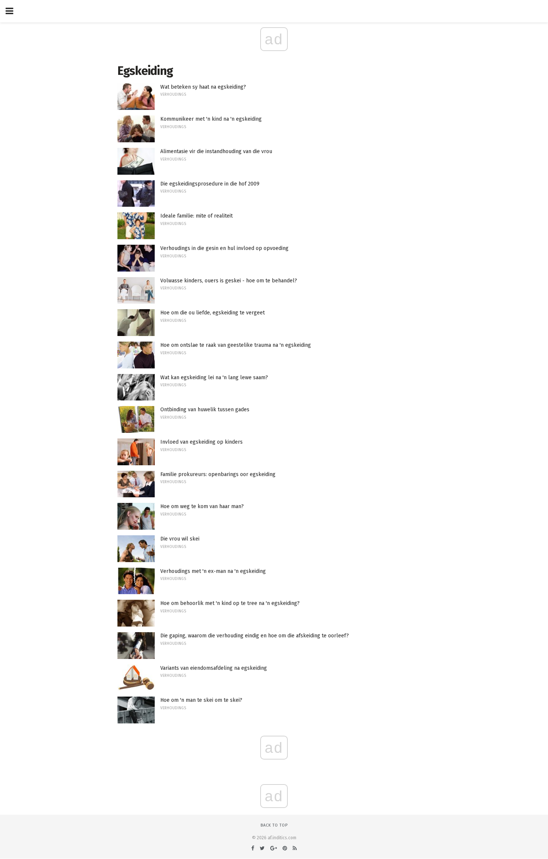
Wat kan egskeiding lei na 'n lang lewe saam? (214, 377)
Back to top (274, 825)
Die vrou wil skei (179, 539)
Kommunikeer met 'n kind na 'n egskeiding (211, 119)
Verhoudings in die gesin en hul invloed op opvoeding (224, 248)
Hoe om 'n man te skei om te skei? (201, 700)
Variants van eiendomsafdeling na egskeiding (213, 668)
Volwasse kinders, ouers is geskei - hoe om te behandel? (228, 281)
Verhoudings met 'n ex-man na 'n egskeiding (213, 571)
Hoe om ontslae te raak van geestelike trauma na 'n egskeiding (235, 345)
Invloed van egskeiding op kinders (201, 442)
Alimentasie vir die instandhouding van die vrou (216, 151)
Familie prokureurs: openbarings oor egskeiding (217, 474)
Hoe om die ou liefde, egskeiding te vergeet (212, 313)
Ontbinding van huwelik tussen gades (204, 409)
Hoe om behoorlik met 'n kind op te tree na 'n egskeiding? (230, 603)
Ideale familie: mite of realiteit (196, 216)
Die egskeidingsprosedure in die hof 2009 (209, 184)
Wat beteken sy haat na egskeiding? (203, 87)
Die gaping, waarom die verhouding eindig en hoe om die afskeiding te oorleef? (254, 636)
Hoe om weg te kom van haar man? (202, 506)
